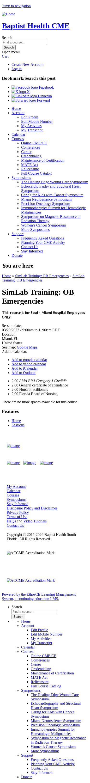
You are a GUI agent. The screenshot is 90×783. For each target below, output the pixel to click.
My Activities (31, 126)
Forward (43, 100)
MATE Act (29, 165)
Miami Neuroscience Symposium (46, 199)
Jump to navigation (16, 6)
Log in (17, 69)
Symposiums (21, 178)
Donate (17, 255)
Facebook (46, 87)
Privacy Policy (18, 512)
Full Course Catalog (36, 173)
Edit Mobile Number (37, 121)
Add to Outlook (24, 373)
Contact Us (29, 247)
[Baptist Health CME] (13, 446)
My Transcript (31, 130)
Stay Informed (32, 251)
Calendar (18, 134)
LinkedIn (44, 96)
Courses (18, 139)
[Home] (8, 14)
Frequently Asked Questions (42, 238)
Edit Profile (29, 117)
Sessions (18, 425)
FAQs (11, 521)
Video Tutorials (35, 521)
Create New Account (27, 64)
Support (18, 234)
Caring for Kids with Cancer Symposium (52, 195)
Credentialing (31, 156)
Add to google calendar (29, 360)
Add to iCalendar (25, 368)
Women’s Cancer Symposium (43, 225)
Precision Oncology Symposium (45, 204)
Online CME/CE (34, 143)
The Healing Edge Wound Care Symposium (54, 182)
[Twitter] (29, 463)
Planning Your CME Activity (43, 242)
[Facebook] (13, 463)
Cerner (26, 152)
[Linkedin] (46, 463)
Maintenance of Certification (42, 160)
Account (18, 113)
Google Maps (27, 347)
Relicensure (30, 169)
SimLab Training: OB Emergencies (42, 276)
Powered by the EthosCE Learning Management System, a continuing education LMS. (39, 596)
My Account (16, 486)
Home (16, 108)
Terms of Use (17, 517)
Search (7, 38)
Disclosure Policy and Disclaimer (32, 508)
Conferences (30, 147)
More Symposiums (35, 229)
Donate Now (69, 446)
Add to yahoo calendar (29, 364)
